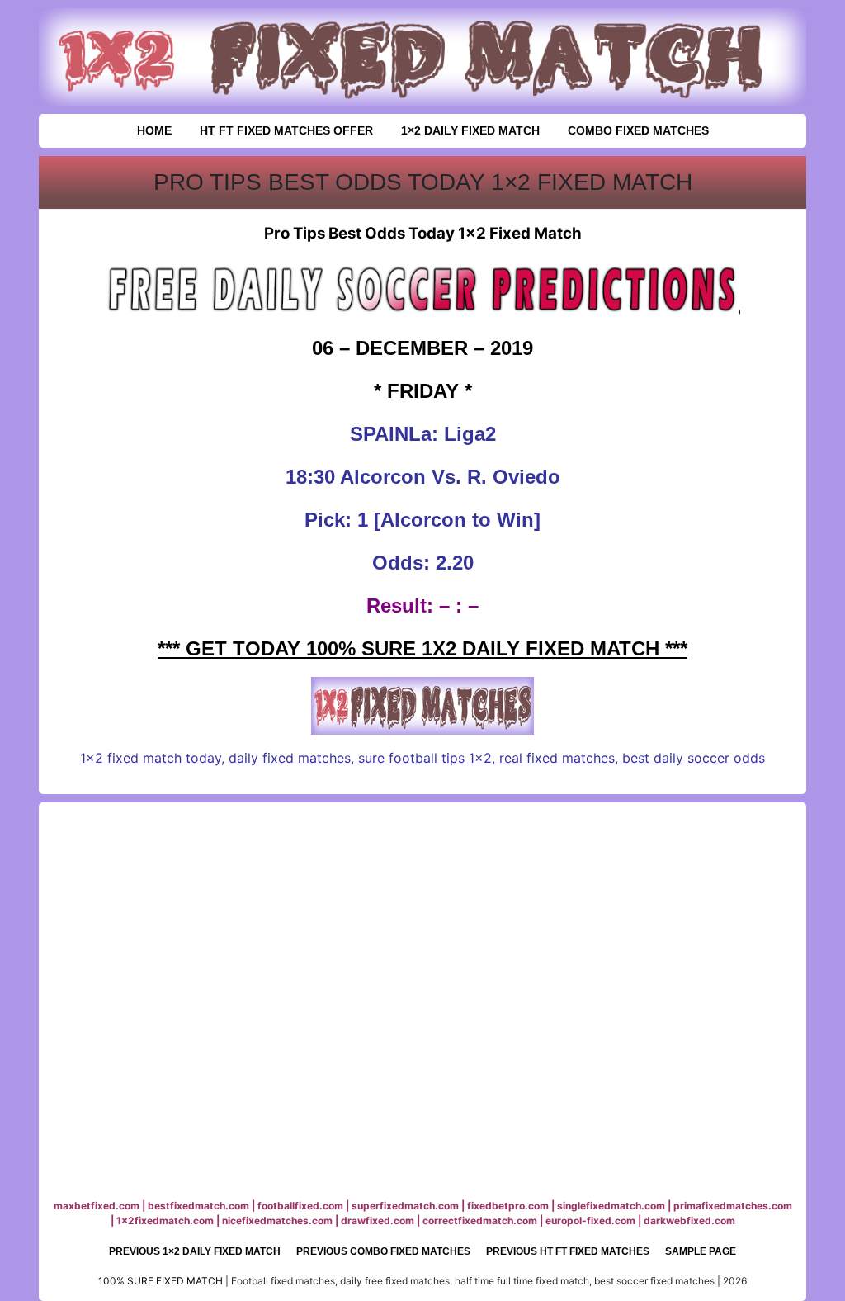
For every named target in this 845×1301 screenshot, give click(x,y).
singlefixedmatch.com (611, 1205)
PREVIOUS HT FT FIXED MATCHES (567, 1251)
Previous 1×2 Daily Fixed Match (195, 1251)
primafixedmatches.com (732, 1205)
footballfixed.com (300, 1205)
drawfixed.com (377, 1220)
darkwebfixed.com (689, 1220)
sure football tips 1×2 (425, 758)
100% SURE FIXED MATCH (160, 1281)
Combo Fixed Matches (638, 130)
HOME (154, 130)
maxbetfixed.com (96, 1205)
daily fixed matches (290, 758)
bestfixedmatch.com (198, 1205)
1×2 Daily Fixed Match (470, 130)
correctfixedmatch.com (479, 1220)
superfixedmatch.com (405, 1205)
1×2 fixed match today (150, 758)
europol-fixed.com (590, 1220)
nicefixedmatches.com (277, 1220)
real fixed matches (557, 758)
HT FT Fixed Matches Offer (286, 130)
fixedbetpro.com (508, 1205)
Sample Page (700, 1251)
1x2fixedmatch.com (165, 1220)
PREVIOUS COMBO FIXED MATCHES (383, 1251)
